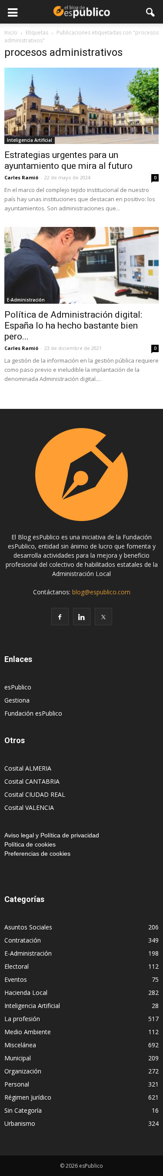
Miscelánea (20, 1045)
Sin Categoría (23, 1110)
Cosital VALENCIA (29, 807)
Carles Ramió (21, 177)
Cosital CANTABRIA (32, 781)
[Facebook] (60, 616)
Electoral (16, 966)
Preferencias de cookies (37, 853)
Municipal (17, 1058)
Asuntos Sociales (28, 927)
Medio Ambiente (27, 1032)
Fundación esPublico (33, 713)
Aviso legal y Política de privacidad (51, 835)
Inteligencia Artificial (29, 140)
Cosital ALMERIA (27, 768)
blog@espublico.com (101, 592)
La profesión (22, 1019)
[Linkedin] (81, 616)
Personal (16, 1084)
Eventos (15, 979)
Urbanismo (19, 1123)
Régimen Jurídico (27, 1097)
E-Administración (26, 300)
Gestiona (17, 700)
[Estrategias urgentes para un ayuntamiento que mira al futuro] (81, 106)
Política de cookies (30, 844)
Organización (22, 1071)
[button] (151, 12)
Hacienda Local (25, 992)
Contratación (22, 940)
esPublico (17, 687)
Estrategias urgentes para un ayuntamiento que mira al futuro (68, 160)
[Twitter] (103, 616)
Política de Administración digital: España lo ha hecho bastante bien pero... (73, 325)
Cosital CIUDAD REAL (34, 794)
